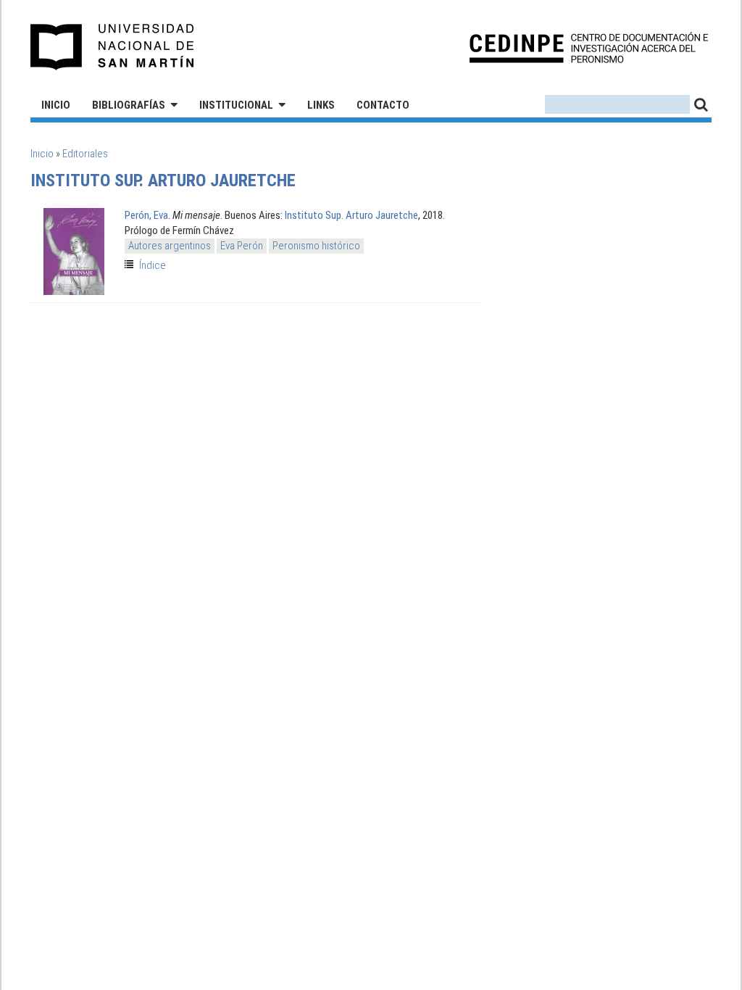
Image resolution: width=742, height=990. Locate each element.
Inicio (55, 105)
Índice (152, 265)
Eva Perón (241, 245)
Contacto (383, 105)
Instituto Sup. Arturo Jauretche (351, 215)
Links (321, 105)
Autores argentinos (169, 245)
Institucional (236, 105)
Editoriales (85, 153)
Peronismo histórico (316, 245)
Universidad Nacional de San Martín (112, 47)
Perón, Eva (146, 215)
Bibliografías (128, 105)
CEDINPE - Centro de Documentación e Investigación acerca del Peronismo (589, 47)
